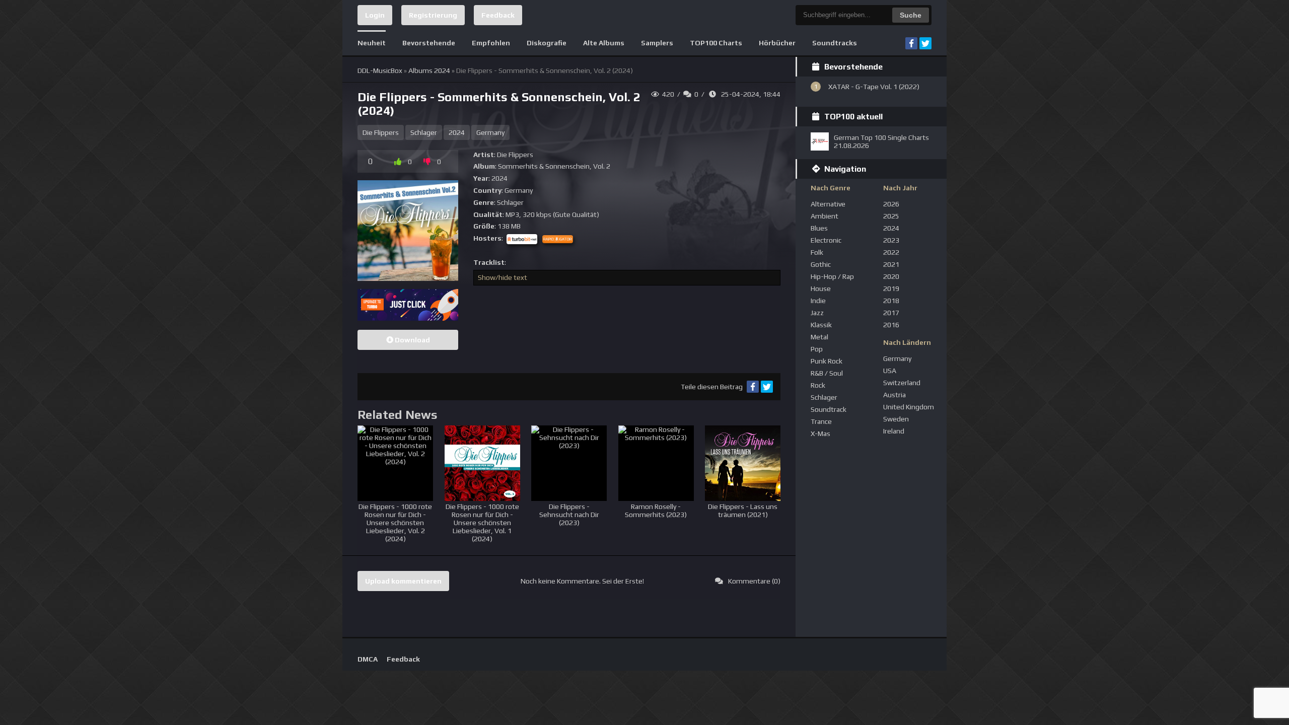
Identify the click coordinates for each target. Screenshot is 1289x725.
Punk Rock (826, 361)
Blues (819, 228)
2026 (891, 204)
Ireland (893, 431)
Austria (894, 395)
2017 (891, 313)
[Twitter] (925, 43)
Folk (817, 252)
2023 (891, 240)
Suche (910, 15)
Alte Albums (603, 43)
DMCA (367, 659)
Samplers (657, 43)
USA (889, 371)
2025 (891, 216)
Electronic (826, 240)
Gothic (821, 264)
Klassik (821, 325)
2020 (891, 276)
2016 (891, 325)
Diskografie (546, 43)
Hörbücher (777, 43)
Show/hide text (502, 277)
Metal (819, 337)
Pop (817, 349)
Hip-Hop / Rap (832, 276)
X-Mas (820, 433)
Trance (821, 421)
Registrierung (433, 15)
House (821, 288)
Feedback (498, 15)
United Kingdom (908, 407)
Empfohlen (491, 43)
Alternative (828, 204)
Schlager (423, 132)
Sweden (896, 419)
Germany (490, 132)
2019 (891, 288)
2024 (457, 132)
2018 (891, 301)
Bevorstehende (428, 43)
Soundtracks (834, 43)
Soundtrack (828, 409)
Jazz (817, 313)
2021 (891, 264)
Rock (818, 385)
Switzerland (901, 383)
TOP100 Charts (716, 43)
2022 (891, 252)
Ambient (824, 216)
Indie (818, 301)
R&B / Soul (827, 373)
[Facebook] (911, 43)
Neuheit (371, 43)
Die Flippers (381, 132)
